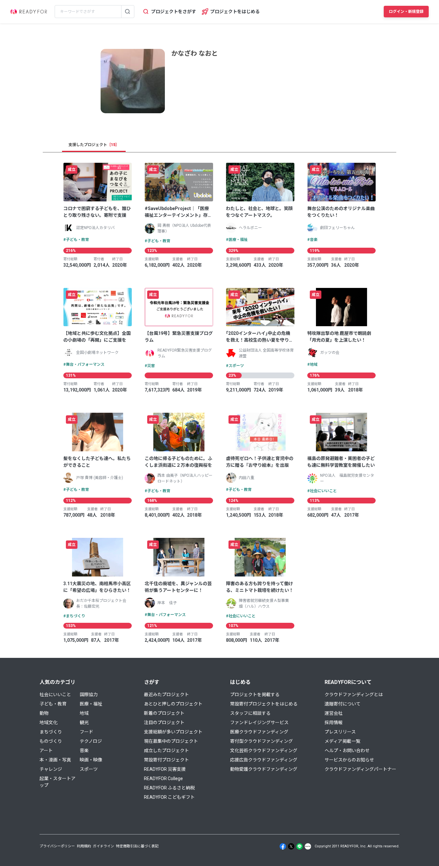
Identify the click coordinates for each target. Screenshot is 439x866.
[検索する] (127, 11)
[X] (291, 846)
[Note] (308, 846)
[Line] (299, 846)
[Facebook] (283, 846)
